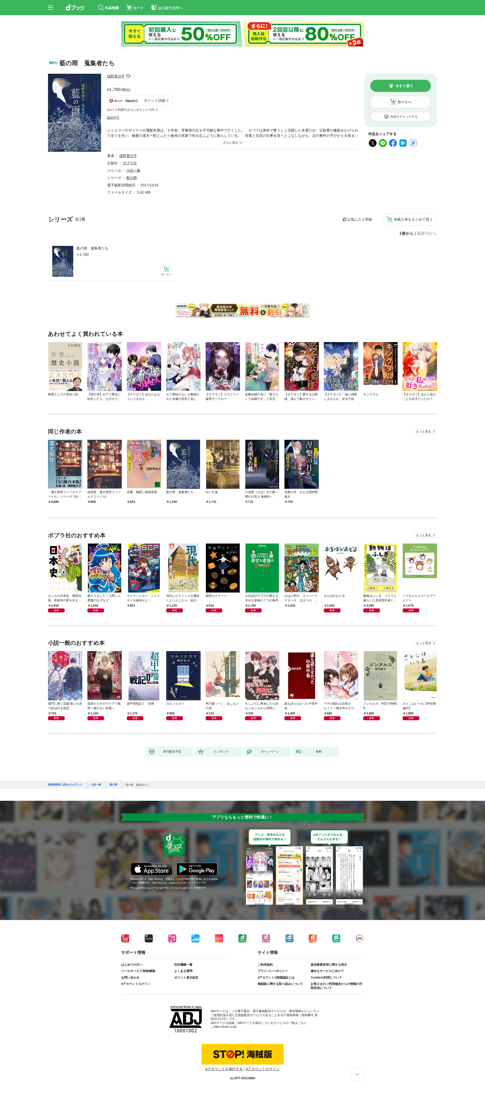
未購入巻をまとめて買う (413, 219)
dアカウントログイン (135, 984)
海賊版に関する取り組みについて (280, 984)
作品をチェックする (404, 116)
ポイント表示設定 (186, 977)
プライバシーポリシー (273, 971)
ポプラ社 (130, 163)
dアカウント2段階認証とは (276, 977)
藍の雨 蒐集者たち (92, 248)
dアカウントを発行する (224, 1069)
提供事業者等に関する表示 (329, 964)
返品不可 (113, 117)
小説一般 (133, 170)
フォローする (128, 76)
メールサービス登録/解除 (138, 971)
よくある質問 (183, 971)
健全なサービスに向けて (327, 971)
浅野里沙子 (116, 76)
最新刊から (427, 234)
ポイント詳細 (154, 100)
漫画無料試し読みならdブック (65, 784)
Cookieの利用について (326, 977)
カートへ (404, 102)
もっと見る (423, 431)
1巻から (406, 234)
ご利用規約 (265, 964)
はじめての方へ (131, 964)
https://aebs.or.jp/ (225, 1027)
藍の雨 (131, 178)
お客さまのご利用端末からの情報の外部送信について (336, 986)
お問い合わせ (130, 977)
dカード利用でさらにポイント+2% (131, 110)
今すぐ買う (404, 86)
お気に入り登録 (359, 219)
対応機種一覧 (183, 964)
